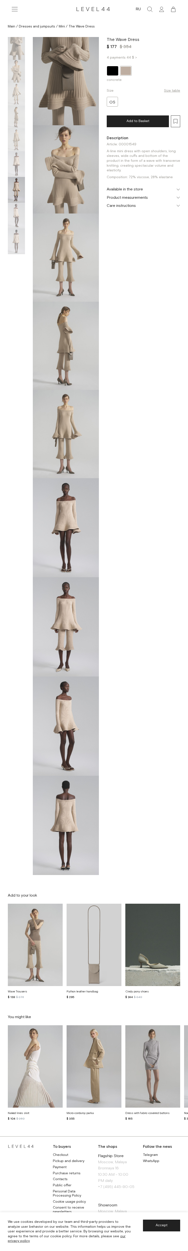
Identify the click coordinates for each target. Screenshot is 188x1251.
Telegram (150, 1155)
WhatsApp (151, 1161)
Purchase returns (67, 1173)
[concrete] (126, 71)
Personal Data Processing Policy (67, 1193)
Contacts (60, 1179)
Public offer (62, 1185)
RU (138, 9)
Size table (172, 90)
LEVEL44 (94, 9)
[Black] (112, 71)
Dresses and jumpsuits (37, 26)
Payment (60, 1167)
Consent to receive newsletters (68, 1210)
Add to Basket (138, 121)
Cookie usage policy (69, 1202)
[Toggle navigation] (15, 9)
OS (112, 102)
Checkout (60, 1155)
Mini (62, 26)
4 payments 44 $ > (122, 57)
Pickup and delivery (68, 1161)
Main (11, 26)
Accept (161, 1225)
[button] (173, 9)
